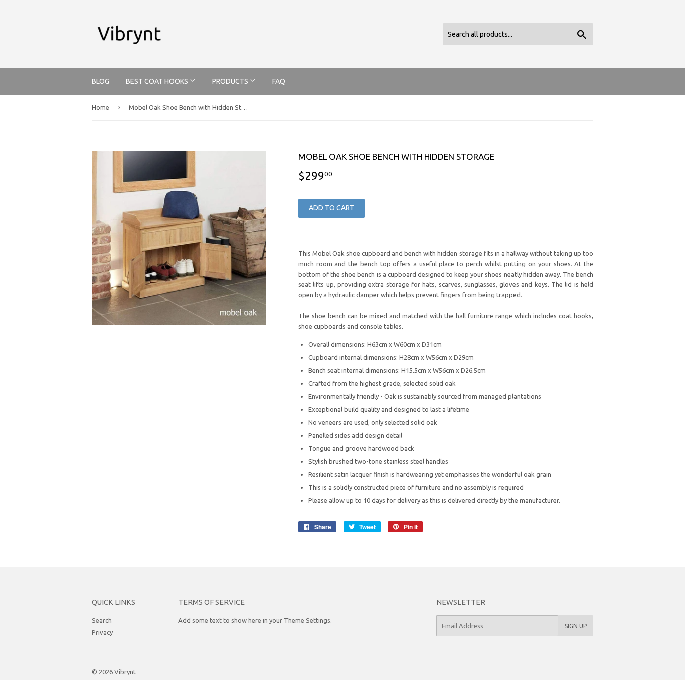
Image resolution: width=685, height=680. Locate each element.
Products (231, 81)
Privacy (102, 632)
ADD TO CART (331, 208)
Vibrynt (125, 671)
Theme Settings (307, 620)
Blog (100, 81)
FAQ (278, 81)
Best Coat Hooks (158, 81)
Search (102, 620)
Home (100, 107)
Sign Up (576, 626)
